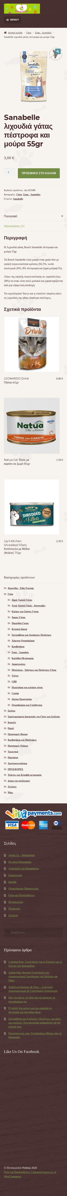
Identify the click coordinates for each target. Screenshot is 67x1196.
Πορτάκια (13, 757)
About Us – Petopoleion (21, 855)
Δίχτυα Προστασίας (22, 699)
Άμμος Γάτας (18, 617)
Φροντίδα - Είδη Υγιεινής (21, 588)
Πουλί (11, 728)
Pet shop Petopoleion (19, 861)
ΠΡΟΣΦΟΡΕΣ (15, 769)
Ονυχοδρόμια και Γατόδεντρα (27, 705)
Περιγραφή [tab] (10, 216)
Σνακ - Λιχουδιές (43, 32)
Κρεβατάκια (18, 646)
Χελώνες (12, 786)
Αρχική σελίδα (15, 32)
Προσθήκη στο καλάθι (39, 173)
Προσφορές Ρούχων (18, 746)
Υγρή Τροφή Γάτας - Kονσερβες (28, 605)
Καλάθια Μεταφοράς (23, 658)
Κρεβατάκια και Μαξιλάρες (22, 740)
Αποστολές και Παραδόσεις (23, 868)
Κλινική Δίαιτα (19, 629)
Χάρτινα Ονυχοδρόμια (23, 640)
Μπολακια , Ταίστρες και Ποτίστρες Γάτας (34, 670)
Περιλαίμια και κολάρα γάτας (27, 687)
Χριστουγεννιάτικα (17, 763)
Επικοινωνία (15, 875)
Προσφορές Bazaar (18, 734)
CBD (14, 681)
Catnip (15, 693)
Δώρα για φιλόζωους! (19, 781)
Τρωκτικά (13, 751)
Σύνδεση (13, 915)
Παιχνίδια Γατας (20, 623)
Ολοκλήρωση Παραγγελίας (23, 888)
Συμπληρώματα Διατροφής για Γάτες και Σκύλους (34, 716)
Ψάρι (10, 792)
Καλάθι (12, 882)
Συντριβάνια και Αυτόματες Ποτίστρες (31, 635)
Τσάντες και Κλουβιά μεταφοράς (25, 775)
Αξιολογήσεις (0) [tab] (14, 226)
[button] (58, 51)
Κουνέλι (12, 722)
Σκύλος (11, 710)
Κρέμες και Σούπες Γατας (25, 611)
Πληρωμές (14, 908)
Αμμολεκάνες (18, 664)
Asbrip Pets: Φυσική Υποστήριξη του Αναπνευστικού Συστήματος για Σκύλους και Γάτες (33, 976)
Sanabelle (18, 199)
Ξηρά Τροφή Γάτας (22, 600)
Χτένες (15, 675)
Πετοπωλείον (15, 902)
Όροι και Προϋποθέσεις (21, 895)
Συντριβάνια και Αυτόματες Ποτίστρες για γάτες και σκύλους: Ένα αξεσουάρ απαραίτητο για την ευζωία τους (34, 1022)
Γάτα (28, 32)
